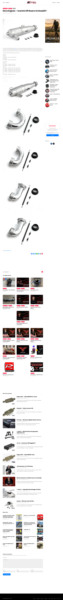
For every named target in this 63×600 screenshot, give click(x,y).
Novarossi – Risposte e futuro (36, 357)
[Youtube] (54, 144)
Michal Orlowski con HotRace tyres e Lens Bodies (29, 478)
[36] (9, 416)
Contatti (11, 598)
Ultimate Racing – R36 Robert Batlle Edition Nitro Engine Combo (54, 81)
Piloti (23, 288)
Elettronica (42, 598)
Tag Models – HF (27, 529)
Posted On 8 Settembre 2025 (21, 491)
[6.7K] (9, 354)
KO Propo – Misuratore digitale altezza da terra (29, 420)
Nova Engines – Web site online (37, 374)
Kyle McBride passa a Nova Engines (36, 341)
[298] (9, 462)
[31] (9, 451)
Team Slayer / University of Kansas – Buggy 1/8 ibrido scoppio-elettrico (8, 530)
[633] (23, 303)
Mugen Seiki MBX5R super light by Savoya (9, 537)
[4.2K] (9, 371)
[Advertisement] (23, 262)
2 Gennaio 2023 (33, 375)
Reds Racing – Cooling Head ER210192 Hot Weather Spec (54, 85)
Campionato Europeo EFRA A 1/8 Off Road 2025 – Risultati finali (54, 90)
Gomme (49, 598)
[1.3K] (37, 286)
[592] (23, 286)
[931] (9, 474)
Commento (5, 557)
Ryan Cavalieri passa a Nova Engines (22, 341)
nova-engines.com (8, 250)
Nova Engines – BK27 (35, 290)
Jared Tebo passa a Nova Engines (35, 308)
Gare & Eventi (45, 598)
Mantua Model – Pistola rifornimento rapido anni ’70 (8, 523)
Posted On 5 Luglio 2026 (20, 398)
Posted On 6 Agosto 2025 (20, 502)
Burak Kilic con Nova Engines (22, 307)
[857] (37, 303)
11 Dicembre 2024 (19, 325)
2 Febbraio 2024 (33, 342)
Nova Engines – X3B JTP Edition (9, 290)
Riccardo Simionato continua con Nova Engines (8, 341)
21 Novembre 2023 (5, 359)
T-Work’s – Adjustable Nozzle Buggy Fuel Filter (29, 489)
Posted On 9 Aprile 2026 (20, 434)
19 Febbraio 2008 (26, 546)
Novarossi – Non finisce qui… (8, 374)
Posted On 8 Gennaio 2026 (21, 479)
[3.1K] (23, 354)
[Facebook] (51, 144)
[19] (9, 439)
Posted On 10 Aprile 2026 (20, 421)
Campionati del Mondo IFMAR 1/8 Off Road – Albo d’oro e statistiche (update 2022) (8, 516)
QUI (15, 48)
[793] (23, 337)
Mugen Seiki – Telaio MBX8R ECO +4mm (27, 396)
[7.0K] (9, 509)
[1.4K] (9, 337)
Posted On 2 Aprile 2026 (20, 444)
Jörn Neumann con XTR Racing (25, 466)
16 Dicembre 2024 (33, 309)
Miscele (52, 598)
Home (4, 2)
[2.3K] (37, 354)
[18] (9, 404)
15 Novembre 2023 (19, 359)
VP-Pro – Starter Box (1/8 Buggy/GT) (26, 443)
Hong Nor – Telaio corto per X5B (25, 408)
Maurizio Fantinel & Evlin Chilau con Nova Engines (23, 290)
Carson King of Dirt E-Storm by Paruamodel (30, 537)
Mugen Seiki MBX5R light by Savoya (29, 544)
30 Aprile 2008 (26, 539)
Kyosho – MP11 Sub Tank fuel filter (25, 501)
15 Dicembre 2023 (19, 342)
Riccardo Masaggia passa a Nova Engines (22, 324)
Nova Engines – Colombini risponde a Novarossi (22, 358)
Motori (10, 8)
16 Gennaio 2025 (19, 308)
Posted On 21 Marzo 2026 (20, 456)
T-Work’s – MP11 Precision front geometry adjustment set (27, 432)
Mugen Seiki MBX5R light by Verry (8, 544)
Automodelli (38, 598)
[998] (37, 337)
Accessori (5, 8)
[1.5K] (9, 303)
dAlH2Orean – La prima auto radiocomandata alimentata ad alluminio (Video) (29, 523)
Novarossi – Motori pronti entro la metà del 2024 (9, 358)
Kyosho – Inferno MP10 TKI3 (55, 94)
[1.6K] (37, 371)
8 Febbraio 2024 (5, 342)
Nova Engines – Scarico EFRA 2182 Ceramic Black (8, 308)
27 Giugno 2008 (5, 539)
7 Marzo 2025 (5, 309)
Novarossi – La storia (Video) (29, 515)
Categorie (7, 2)
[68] (9, 286)
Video (59, 598)
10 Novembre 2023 (5, 375)
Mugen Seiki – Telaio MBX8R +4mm (26, 454)
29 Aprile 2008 (5, 546)
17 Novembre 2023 (33, 358)
